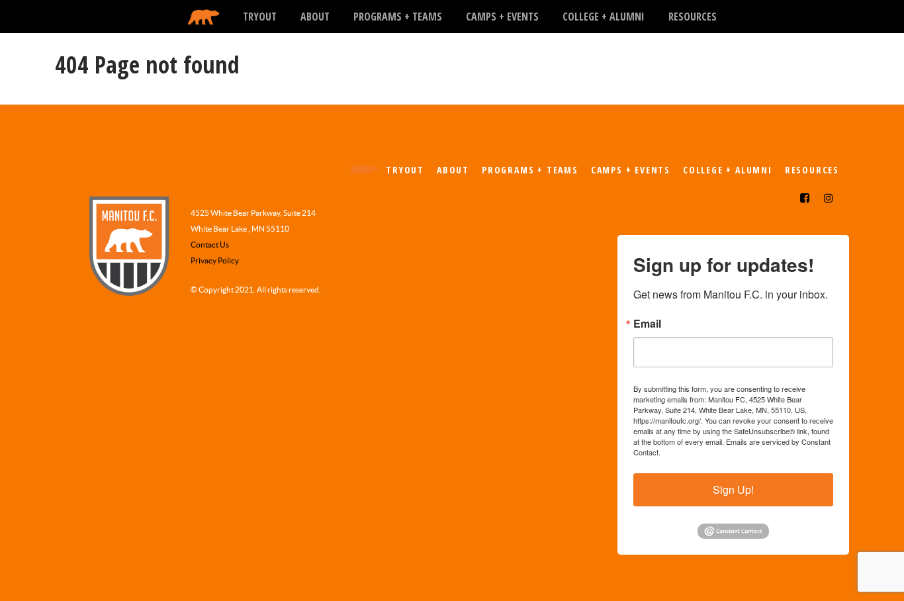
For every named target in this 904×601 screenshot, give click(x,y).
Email (647, 323)
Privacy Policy (215, 260)
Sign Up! (733, 489)
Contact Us (210, 244)
